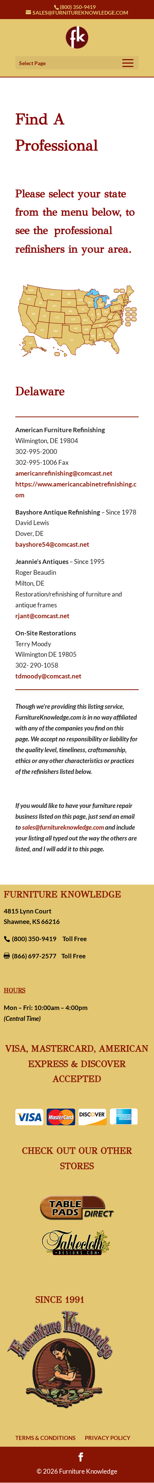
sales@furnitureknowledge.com (63, 827)
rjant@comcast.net (42, 616)
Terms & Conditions (45, 1437)
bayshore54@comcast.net (52, 544)
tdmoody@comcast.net (48, 676)
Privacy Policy (107, 1437)
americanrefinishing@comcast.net (64, 473)
